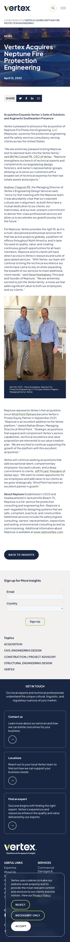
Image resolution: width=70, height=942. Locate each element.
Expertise (10, 867)
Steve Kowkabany (39, 274)
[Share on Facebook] (26, 98)
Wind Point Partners (24, 414)
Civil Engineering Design (23, 650)
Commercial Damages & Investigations (47, 871)
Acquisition (13, 644)
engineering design (40, 164)
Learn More (12, 739)
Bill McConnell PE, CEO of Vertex (31, 156)
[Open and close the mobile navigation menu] (63, 8)
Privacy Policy (41, 895)
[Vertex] (17, 8)
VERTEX (9, 669)
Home (7, 20)
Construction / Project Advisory (30, 657)
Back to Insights (21, 554)
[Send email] (39, 98)
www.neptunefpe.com (48, 532)
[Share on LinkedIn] (32, 98)
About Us (10, 872)
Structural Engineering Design (28, 663)
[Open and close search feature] (53, 8)
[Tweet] (20, 98)
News (8, 36)
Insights (18, 20)
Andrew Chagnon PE (17, 187)
